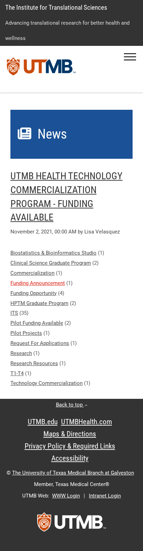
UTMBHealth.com (86, 422)
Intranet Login (105, 496)
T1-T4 (17, 373)
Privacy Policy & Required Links (70, 446)
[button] (130, 57)
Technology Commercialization (46, 383)
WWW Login (66, 496)
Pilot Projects (26, 333)
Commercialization (32, 273)
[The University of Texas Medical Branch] (41, 69)
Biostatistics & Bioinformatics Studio (53, 253)
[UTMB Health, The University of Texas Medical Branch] (71, 524)
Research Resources (34, 363)
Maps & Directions (69, 434)
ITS (14, 313)
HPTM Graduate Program (39, 303)
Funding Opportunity (33, 293)
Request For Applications (39, 343)
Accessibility (70, 458)
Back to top (70, 405)
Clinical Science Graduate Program (50, 263)
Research (21, 353)
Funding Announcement (37, 283)
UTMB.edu (43, 422)
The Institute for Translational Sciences (56, 7)
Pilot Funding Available (36, 323)
